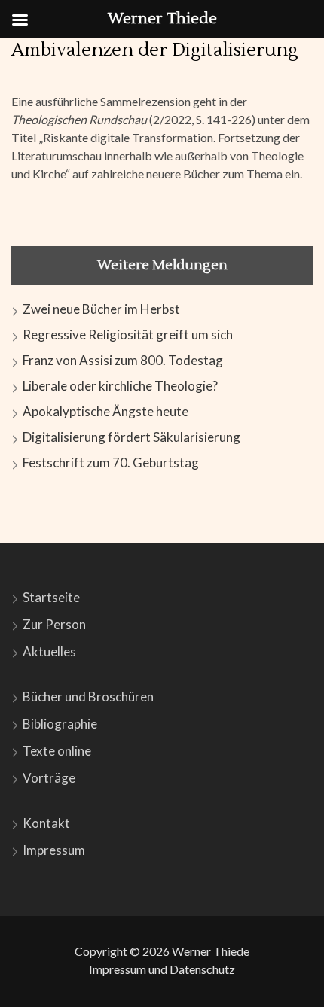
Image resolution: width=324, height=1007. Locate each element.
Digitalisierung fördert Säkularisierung (131, 437)
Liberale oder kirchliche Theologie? (120, 386)
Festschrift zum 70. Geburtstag (111, 462)
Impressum (54, 850)
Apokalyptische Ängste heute (105, 411)
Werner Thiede (210, 951)
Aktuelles (49, 651)
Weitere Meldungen (162, 265)
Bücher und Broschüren (88, 696)
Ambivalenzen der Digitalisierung (154, 50)
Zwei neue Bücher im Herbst (101, 309)
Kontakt (46, 823)
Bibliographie (60, 724)
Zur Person (54, 624)
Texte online (57, 751)
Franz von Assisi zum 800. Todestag (123, 360)
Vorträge (49, 778)
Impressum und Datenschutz (162, 969)
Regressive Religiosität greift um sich (128, 334)
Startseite (51, 597)
